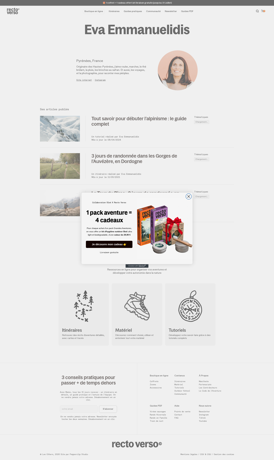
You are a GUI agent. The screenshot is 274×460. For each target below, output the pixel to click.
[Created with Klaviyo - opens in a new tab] (137, 266)
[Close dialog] (189, 196)
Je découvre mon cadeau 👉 (109, 244)
